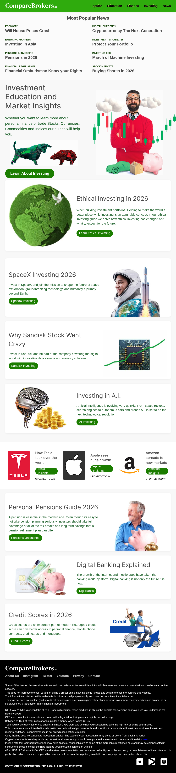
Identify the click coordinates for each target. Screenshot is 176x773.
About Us (12, 676)
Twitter (47, 676)
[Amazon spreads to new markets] (129, 465)
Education (114, 6)
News (167, 6)
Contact (94, 676)
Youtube (63, 676)
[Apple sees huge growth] (74, 465)
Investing (151, 6)
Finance (133, 6)
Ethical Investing (17, 185)
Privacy (78, 676)
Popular (96, 6)
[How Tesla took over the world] (19, 465)
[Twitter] (139, 761)
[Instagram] (164, 761)
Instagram (30, 676)
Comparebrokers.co (31, 6)
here (144, 739)
